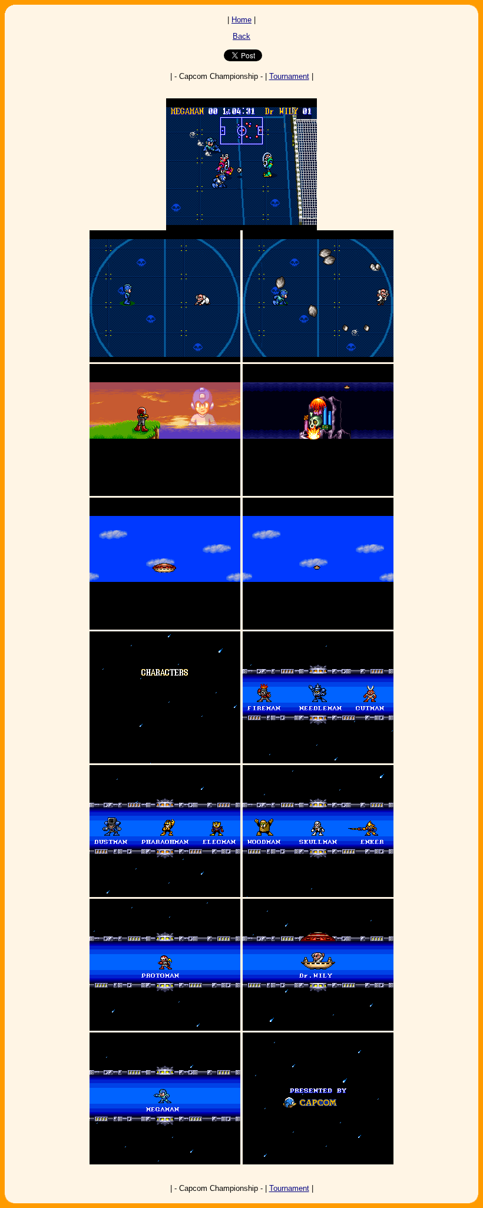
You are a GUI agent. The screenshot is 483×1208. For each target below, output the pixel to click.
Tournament (289, 76)
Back (241, 36)
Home (241, 19)
